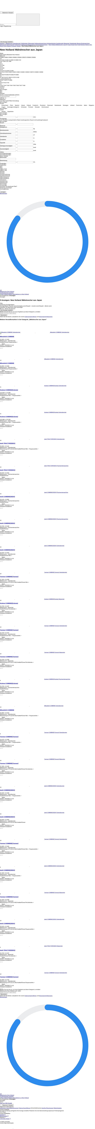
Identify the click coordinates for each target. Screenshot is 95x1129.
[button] (47, 34)
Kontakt (10, 1103)
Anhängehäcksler (51, 43)
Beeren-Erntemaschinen (83, 43)
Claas (69, 44)
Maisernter (66, 43)
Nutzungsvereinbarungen (45, 316)
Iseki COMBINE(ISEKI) (7, 496)
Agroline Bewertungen (47, 1108)
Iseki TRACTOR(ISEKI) (7, 443)
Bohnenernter (10, 44)
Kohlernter (17, 44)
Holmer (87, 44)
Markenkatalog (58, 1108)
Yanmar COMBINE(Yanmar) (9, 576)
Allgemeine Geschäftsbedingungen (9, 1108)
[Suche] (28, 20)
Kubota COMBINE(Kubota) (9, 390)
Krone (5, 46)
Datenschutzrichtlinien (30, 316)
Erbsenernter (3, 44)
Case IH (65, 44)
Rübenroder (31, 43)
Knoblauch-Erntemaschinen (27, 44)
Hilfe (6, 1103)
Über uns (2, 1103)
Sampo (19, 46)
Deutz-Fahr (74, 44)
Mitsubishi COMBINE (7, 336)
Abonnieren (4, 315)
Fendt (78, 44)
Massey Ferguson (11, 46)
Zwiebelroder (73, 43)
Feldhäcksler (24, 43)
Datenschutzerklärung (24, 1108)
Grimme (83, 44)
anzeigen (3, 192)
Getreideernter (16, 43)
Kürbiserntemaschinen (40, 43)
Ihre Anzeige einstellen (7, 310)
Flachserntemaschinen (41, 44)
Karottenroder (59, 43)
